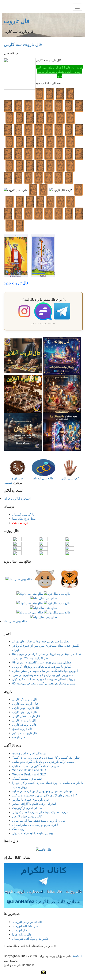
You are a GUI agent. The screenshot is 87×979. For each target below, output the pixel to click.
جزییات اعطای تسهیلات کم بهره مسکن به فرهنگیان (43, 679)
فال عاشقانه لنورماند (25, 926)
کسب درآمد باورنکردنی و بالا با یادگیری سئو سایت (43, 761)
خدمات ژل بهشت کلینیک (27, 778)
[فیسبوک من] (14, 951)
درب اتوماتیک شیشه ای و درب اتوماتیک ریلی (40, 812)
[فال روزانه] (62, 355)
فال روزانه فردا (21, 934)
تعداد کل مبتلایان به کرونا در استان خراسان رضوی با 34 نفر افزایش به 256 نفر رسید (46, 656)
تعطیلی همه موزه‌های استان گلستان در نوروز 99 (42, 662)
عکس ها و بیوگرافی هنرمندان (30, 938)
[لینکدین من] (39, 951)
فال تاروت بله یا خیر (24, 733)
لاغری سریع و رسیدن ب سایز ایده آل (35, 824)
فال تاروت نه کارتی (24, 720)
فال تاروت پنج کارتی (24, 712)
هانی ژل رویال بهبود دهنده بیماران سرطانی (38, 820)
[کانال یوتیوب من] (35, 951)
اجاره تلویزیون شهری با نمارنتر (31, 799)
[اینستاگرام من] (18, 951)
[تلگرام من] (9, 951)
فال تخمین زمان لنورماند (27, 922)
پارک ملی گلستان (23, 514)
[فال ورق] (62, 431)
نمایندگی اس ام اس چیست (29, 753)
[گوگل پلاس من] (31, 951)
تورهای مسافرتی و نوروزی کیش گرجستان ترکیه (42, 791)
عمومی (8, 482)
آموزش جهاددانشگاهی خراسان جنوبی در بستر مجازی (45, 670)
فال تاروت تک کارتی (24, 699)
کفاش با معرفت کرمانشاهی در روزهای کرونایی (41, 666)
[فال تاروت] (23, 355)
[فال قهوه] (23, 393)
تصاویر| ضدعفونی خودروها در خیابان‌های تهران (40, 641)
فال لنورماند (19, 930)
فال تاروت (16, 20)
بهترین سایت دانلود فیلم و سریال (32, 833)
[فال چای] (23, 431)
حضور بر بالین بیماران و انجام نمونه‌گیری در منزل (42, 675)
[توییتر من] (26, 951)
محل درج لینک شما (24, 518)
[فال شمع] (62, 393)
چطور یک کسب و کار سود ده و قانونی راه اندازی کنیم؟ (46, 757)
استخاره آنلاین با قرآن (17, 498)
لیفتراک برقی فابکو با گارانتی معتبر (34, 803)
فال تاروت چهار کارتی (25, 707)
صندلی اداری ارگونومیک (27, 808)
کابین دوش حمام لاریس (27, 816)
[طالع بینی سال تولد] (43, 597)
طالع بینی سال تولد (15, 621)
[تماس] (22, 951)
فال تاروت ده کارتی (24, 724)
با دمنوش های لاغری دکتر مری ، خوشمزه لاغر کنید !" (44, 795)
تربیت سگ (19, 829)
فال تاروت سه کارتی (23, 44)
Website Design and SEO (29, 770)
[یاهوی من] (5, 951)
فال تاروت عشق (22, 728)
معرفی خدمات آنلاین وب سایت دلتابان (36, 766)
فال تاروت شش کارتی (26, 716)
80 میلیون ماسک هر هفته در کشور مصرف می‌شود (43, 683)
